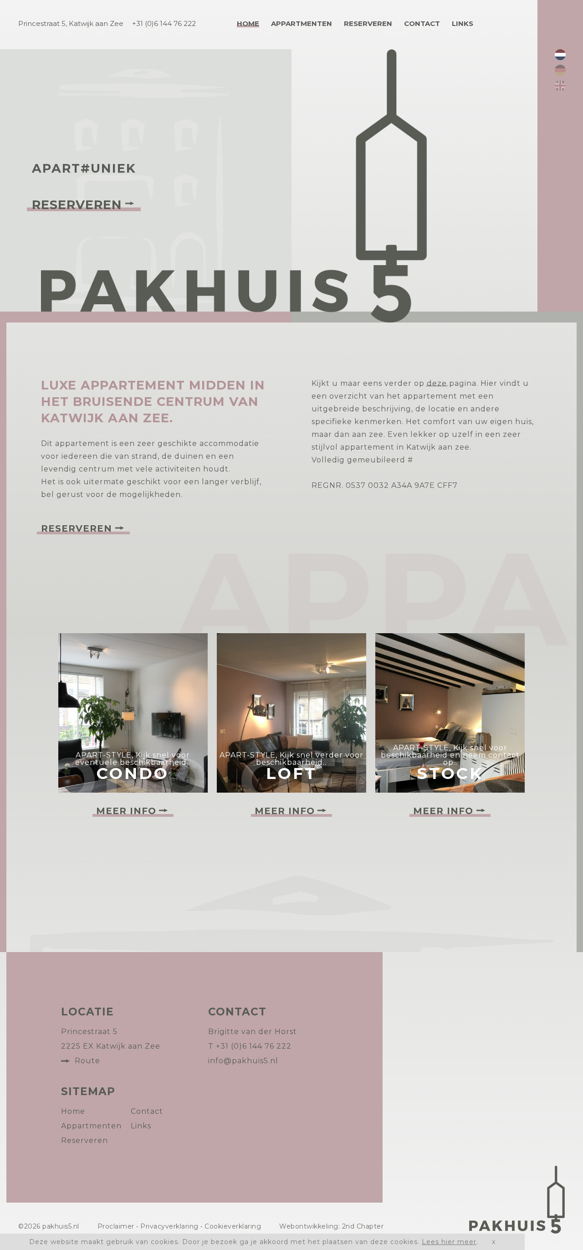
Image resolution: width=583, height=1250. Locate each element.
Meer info (126, 810)
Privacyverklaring (169, 1226)
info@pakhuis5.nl (243, 1060)
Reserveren (368, 23)
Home (248, 23)
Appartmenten (301, 23)
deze (437, 383)
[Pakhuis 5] (517, 1200)
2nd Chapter (363, 1226)
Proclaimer (115, 1226)
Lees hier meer (449, 1242)
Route (87, 1060)
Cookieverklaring (233, 1226)
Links (462, 23)
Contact (422, 23)
